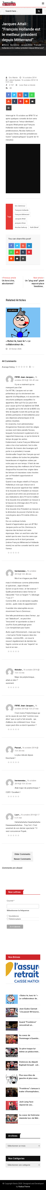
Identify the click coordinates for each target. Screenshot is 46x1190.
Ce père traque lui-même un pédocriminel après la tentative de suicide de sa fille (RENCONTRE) (29, 1050)
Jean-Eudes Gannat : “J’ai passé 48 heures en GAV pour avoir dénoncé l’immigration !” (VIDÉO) (29, 1010)
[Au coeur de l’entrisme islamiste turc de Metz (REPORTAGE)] (12, 1118)
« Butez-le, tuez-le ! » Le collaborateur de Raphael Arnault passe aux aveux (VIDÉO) (29, 997)
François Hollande (21, 210)
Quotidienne (13, 916)
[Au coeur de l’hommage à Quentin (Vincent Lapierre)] (12, 1039)
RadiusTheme (24, 1186)
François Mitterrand (22, 214)
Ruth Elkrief (34, 227)
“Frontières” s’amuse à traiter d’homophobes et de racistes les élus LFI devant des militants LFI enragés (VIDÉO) (29, 1090)
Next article (38, 278)
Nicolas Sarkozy (21, 227)
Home (6, 45)
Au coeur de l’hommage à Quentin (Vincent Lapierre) (28, 1037)
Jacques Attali (20, 219)
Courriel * (10, 901)
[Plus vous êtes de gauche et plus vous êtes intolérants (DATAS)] (12, 1079)
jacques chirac (20, 223)
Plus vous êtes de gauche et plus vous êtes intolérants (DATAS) (28, 1077)
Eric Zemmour (20, 206)
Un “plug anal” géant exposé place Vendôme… (34, 283)
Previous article (9, 278)
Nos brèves (14, 45)
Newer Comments (22, 859)
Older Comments (22, 854)
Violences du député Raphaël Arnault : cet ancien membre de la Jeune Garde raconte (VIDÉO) (29, 1063)
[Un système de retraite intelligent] (22, 972)
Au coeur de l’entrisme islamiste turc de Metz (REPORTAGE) (29, 1117)
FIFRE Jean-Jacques (24, 377)
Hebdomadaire (14, 919)
